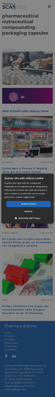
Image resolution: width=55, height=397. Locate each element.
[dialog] (27, 198)
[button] (27, 218)
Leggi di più (29, 197)
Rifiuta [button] (29, 211)
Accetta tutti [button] (28, 204)
